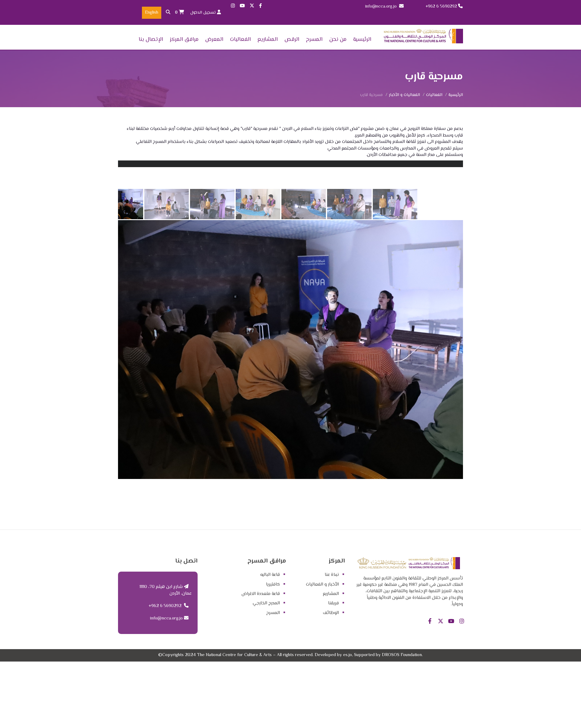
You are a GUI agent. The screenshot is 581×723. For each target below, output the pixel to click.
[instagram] (233, 6)
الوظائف (331, 612)
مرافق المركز (184, 39)
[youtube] (242, 6)
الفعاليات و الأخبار (404, 95)
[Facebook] (260, 6)
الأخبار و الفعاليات (322, 584)
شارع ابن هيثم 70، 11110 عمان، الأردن (166, 590)
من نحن (337, 39)
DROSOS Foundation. (402, 655)
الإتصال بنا (151, 39)
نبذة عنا (332, 574)
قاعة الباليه (270, 574)
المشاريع (268, 39)
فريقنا (333, 603)
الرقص (291, 39)
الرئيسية (362, 39)
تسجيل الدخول (203, 12)
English (151, 12)
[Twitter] (252, 6)
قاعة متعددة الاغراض (260, 593)
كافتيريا (273, 584)
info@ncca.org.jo (381, 6)
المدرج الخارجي (266, 603)
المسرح (314, 39)
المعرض (214, 39)
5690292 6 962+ (441, 6)
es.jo (347, 655)
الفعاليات (240, 39)
